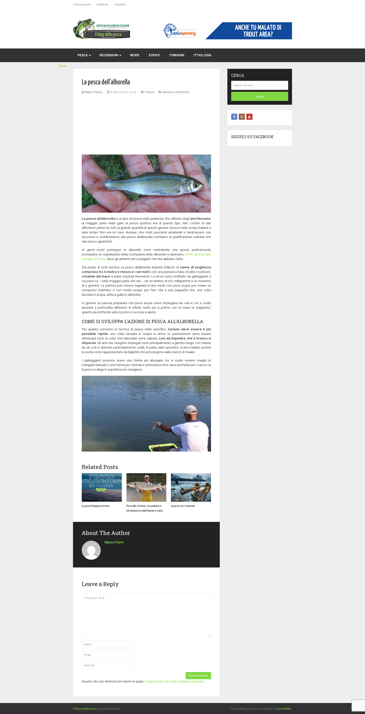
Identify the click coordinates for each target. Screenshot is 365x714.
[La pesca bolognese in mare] (102, 487)
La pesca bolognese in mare (96, 506)
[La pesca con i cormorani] (191, 487)
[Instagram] (242, 117)
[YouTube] (249, 117)
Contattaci (120, 4)
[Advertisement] (146, 124)
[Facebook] (234, 117)
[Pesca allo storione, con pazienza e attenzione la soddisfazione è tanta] (146, 487)
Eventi (154, 55)
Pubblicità (102, 4)
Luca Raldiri (284, 708)
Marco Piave (93, 92)
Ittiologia (202, 55)
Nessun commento (176, 92)
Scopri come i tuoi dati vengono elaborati (174, 681)
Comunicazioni (82, 4)
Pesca (83, 55)
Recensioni (109, 55)
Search (260, 96)
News (134, 55)
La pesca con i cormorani (183, 506)
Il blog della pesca (85, 708)
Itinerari (176, 55)
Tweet (62, 66)
